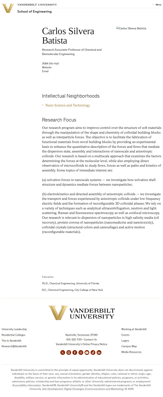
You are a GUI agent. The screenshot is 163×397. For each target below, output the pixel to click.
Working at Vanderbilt (134, 329)
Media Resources (131, 352)
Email (45, 71)
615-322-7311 (74, 339)
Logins (125, 341)
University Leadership (14, 329)
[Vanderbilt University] (81, 313)
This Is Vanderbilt (11, 341)
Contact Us (90, 339)
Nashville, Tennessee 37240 (81, 335)
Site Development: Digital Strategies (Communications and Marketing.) (83, 389)
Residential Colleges (13, 335)
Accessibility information (26, 385)
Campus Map (129, 346)
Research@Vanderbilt (14, 346)
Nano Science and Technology (67, 105)
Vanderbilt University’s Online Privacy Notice (81, 344)
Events (125, 335)
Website (47, 67)
